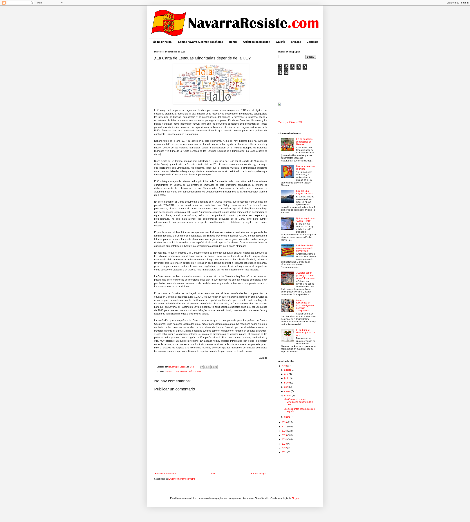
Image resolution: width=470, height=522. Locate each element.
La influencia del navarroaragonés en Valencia (304, 248)
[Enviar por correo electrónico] (202, 367)
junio (287, 378)
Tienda (233, 41)
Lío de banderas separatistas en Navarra (304, 142)
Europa (176, 371)
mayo (287, 382)
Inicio (213, 473)
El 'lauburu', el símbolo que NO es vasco (305, 333)
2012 (284, 448)
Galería (280, 41)
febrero (288, 395)
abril (286, 387)
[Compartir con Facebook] (212, 367)
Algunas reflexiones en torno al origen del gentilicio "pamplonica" (305, 305)
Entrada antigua (258, 473)
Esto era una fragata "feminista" (305, 192)
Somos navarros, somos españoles (200, 41)
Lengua (183, 371)
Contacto (312, 41)
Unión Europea (194, 371)
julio (286, 374)
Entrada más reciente (165, 473)
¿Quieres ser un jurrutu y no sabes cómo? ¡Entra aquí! (305, 275)
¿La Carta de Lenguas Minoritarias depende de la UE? (298, 402)
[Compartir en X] (209, 367)
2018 (284, 422)
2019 (284, 366)
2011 (284, 452)
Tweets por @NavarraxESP (290, 122)
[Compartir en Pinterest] (216, 367)
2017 (284, 426)
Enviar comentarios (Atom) (181, 479)
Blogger (295, 498)
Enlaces (296, 41)
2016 (284, 431)
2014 (284, 439)
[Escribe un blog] (205, 367)
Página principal (161, 41)
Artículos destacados (256, 41)
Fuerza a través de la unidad (305, 167)
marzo (287, 391)
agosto (288, 370)
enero (287, 417)
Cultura (168, 371)
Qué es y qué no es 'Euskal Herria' (305, 219)
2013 (284, 444)
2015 (284, 435)
